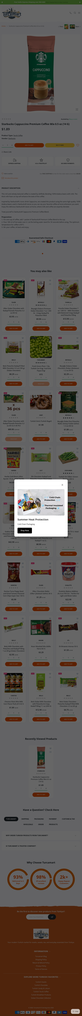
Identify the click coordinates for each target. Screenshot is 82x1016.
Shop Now (24, 530)
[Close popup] (62, 485)
